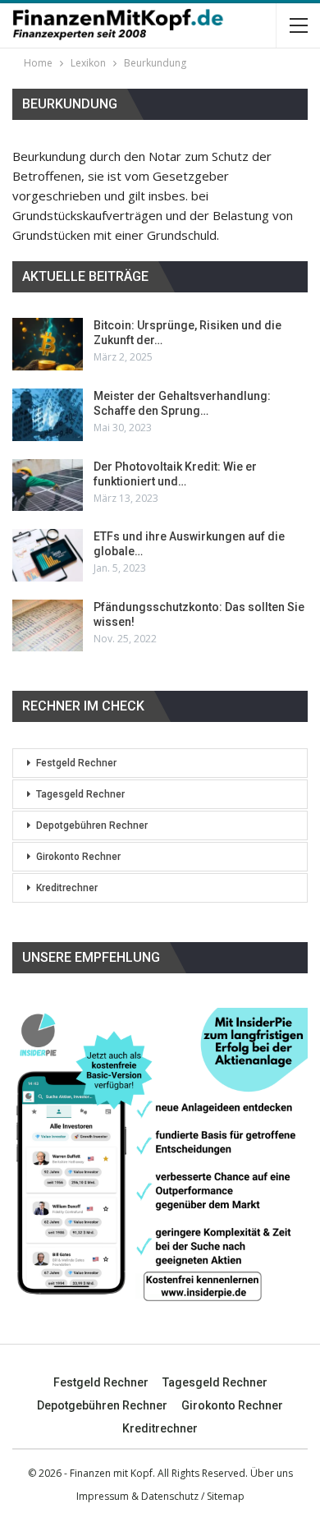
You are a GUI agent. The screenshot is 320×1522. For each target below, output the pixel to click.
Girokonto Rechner (78, 856)
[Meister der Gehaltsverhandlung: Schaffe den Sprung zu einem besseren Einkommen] (47, 415)
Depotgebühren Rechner (92, 825)
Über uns (271, 1473)
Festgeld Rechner (76, 763)
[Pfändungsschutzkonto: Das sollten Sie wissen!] (47, 626)
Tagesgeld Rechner (80, 794)
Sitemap (226, 1496)
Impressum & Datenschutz (137, 1496)
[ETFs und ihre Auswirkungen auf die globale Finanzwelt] (47, 555)
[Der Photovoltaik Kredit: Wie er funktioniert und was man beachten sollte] (47, 485)
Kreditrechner (67, 888)
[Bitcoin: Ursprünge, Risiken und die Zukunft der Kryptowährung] (47, 344)
